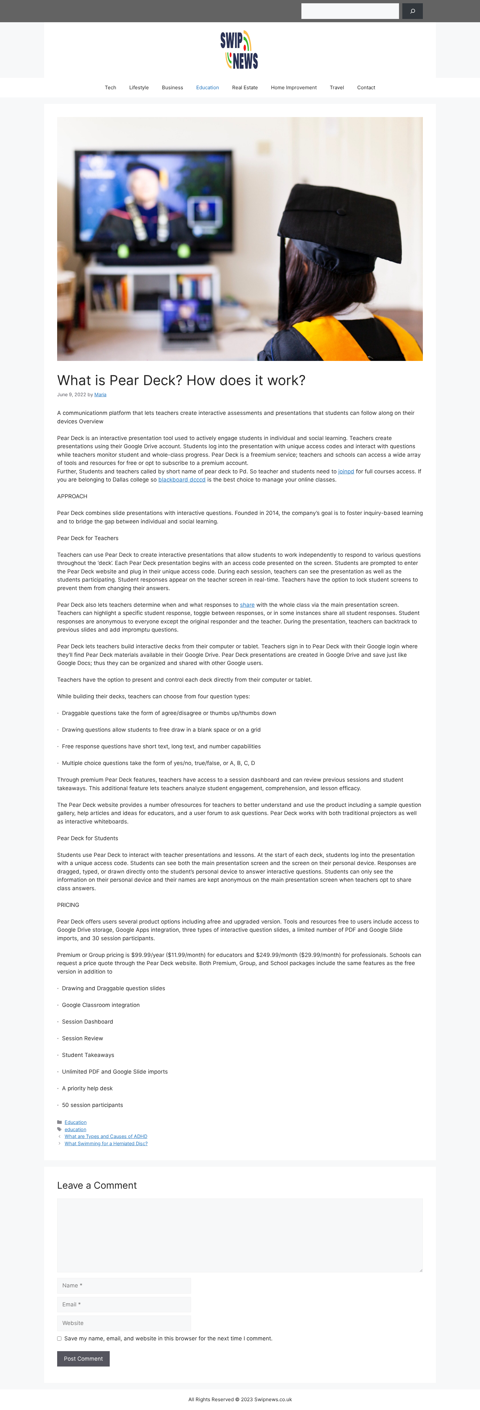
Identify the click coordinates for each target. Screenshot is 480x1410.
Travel (337, 87)
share (247, 605)
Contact (366, 87)
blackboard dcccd (182, 479)
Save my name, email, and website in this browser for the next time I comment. (168, 1338)
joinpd (346, 471)
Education (207, 87)
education (75, 1129)
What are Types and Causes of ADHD (106, 1136)
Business (172, 87)
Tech (110, 87)
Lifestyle (139, 87)
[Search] (412, 11)
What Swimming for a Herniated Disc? (106, 1143)
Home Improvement (294, 87)
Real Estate (245, 87)
